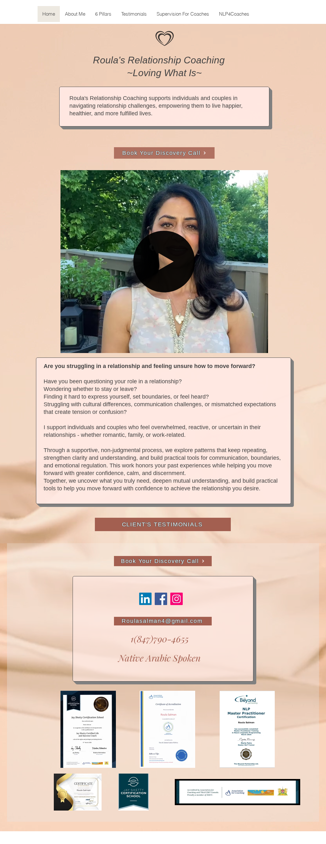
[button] (260, 346)
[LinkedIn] (145, 599)
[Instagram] (176, 599)
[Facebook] (161, 599)
